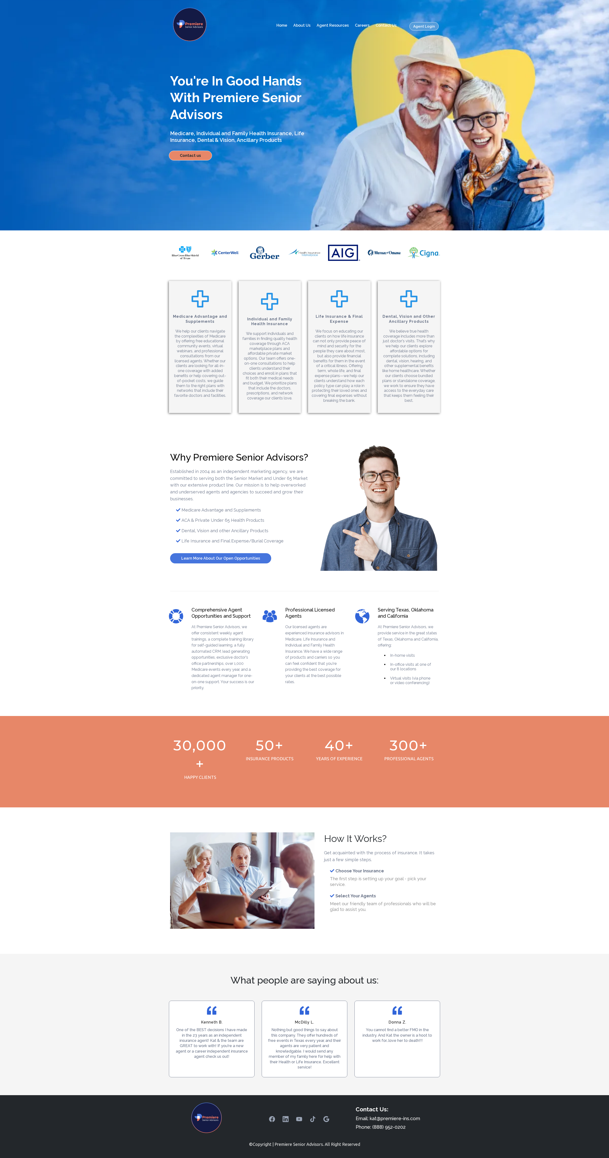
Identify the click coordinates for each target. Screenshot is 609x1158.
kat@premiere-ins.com (395, 1118)
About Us (301, 25)
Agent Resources (333, 25)
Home (281, 25)
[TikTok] (312, 1119)
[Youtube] (299, 1119)
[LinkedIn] (285, 1119)
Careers (362, 25)
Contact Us (386, 25)
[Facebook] (272, 1119)
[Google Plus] (326, 1119)
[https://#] (185, 252)
